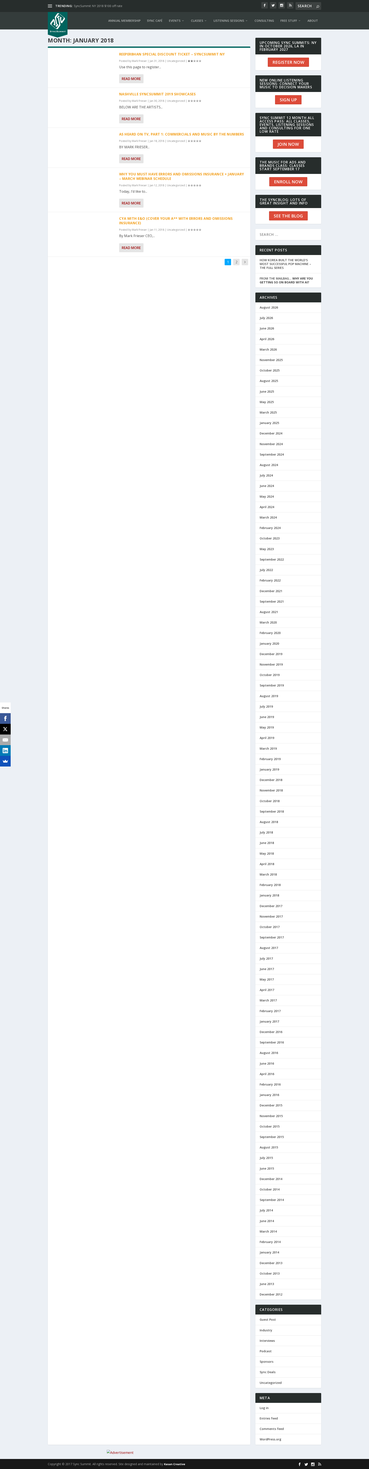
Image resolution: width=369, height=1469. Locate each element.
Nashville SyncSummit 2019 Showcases (157, 94)
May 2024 (267, 496)
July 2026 (266, 318)
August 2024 (269, 465)
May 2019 (267, 727)
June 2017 (267, 969)
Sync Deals (267, 1372)
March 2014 (268, 1231)
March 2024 (268, 517)
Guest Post (268, 1319)
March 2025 (268, 412)
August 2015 (269, 1147)
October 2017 (270, 927)
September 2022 (272, 559)
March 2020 (268, 622)
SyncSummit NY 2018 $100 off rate (98, 6)
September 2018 (272, 811)
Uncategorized (176, 61)
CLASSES (197, 21)
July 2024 (266, 475)
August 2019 (269, 696)
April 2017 (267, 990)
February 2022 (270, 580)
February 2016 (270, 1084)
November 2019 (271, 664)
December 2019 (271, 654)
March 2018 (268, 874)
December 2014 (271, 1179)
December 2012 (271, 1294)
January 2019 (269, 769)
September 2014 (272, 1200)
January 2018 (269, 895)
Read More (131, 78)
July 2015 (266, 1158)
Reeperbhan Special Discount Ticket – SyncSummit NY (172, 54)
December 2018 (271, 780)
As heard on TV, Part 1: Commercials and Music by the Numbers (181, 134)
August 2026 (269, 307)
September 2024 (272, 454)
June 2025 (267, 391)
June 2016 (267, 1063)
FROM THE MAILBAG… (286, 280)
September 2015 (272, 1137)
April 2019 (267, 738)
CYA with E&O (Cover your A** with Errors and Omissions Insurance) (176, 220)
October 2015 (270, 1126)
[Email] (5, 739)
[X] (5, 729)
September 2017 (272, 937)
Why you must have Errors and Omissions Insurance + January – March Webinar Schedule (181, 176)
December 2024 (271, 433)
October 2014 (270, 1189)
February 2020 (270, 633)
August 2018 (269, 822)
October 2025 (270, 370)
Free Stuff (288, 21)
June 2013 (267, 1284)
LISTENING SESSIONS (229, 21)
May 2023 (267, 549)
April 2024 (267, 507)
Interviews (267, 1341)
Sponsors (266, 1362)
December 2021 (271, 591)
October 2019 (270, 675)
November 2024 (271, 444)
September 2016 (272, 1042)
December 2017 (271, 906)
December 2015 (271, 1105)
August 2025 (269, 381)
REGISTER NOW (288, 62)
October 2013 (270, 1273)
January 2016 (269, 1095)
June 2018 (267, 843)
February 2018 (270, 885)
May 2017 (267, 979)
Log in (264, 1408)
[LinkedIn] (5, 750)
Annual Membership (124, 21)
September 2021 (272, 601)
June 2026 (267, 328)
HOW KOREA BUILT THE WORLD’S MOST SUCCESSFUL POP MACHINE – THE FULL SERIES (285, 264)
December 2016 (271, 1032)
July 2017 (266, 958)
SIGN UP (288, 100)
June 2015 (267, 1168)
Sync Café (155, 21)
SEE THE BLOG (288, 216)
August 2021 (269, 612)
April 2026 (267, 339)
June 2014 (267, 1221)
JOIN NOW (288, 144)
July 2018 (266, 832)
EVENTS (174, 21)
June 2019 (267, 717)
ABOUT (313, 21)
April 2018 (267, 864)
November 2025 (271, 360)
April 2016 (267, 1074)
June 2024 (267, 486)
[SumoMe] (5, 761)
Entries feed (269, 1418)
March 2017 (268, 1000)
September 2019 (272, 685)
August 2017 (269, 948)
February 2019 (270, 759)
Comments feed (272, 1429)
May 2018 (267, 853)
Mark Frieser (139, 61)
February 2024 (270, 528)
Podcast (266, 1351)
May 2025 (267, 402)
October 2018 (270, 801)
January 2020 (269, 643)
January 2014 (269, 1252)
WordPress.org (270, 1439)
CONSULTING (264, 21)
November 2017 (271, 916)
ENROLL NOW (288, 182)
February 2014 (270, 1242)
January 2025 (269, 423)
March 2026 (268, 349)
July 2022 (266, 570)
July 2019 (266, 706)
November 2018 (271, 790)
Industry (266, 1330)
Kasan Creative (174, 1464)
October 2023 (270, 538)
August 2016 (269, 1053)
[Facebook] (5, 718)
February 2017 (270, 1011)
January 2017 (269, 1021)
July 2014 (266, 1210)
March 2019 (268, 748)
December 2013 (271, 1263)
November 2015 (271, 1116)
